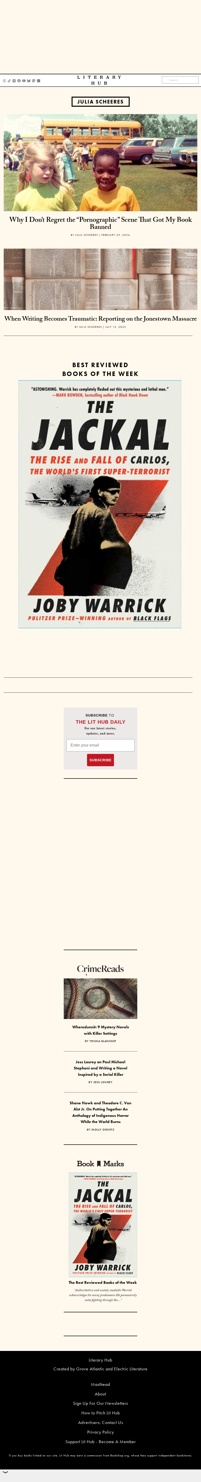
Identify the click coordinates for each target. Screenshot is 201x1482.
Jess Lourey (103, 1082)
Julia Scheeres (100, 101)
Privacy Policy (100, 1432)
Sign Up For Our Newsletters (100, 1403)
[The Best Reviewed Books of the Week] (103, 1225)
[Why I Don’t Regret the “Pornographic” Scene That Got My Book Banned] (100, 162)
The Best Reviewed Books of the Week (103, 1282)
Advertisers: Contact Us (100, 1422)
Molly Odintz (102, 1130)
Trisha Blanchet (102, 1041)
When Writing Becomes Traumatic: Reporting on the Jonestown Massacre (100, 319)
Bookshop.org (119, 1455)
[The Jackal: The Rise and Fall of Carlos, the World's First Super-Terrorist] (99, 504)
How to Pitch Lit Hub (100, 1413)
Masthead (100, 1384)
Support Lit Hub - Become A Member (100, 1441)
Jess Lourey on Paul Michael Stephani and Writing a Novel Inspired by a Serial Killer (100, 1068)
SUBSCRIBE (100, 760)
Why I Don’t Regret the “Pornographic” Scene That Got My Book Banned (100, 224)
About (100, 1394)
